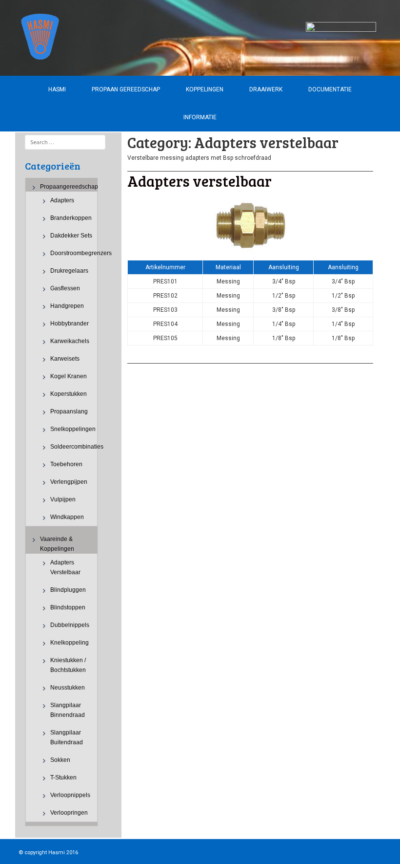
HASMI (57, 89)
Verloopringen (69, 812)
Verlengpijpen (68, 481)
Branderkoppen (71, 218)
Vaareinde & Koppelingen (57, 544)
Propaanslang (69, 411)
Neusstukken (67, 687)
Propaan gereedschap (126, 89)
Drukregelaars (69, 270)
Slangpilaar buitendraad (66, 737)
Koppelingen (204, 89)
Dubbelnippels (69, 625)
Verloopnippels (70, 795)
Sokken (60, 759)
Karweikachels (69, 341)
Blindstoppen (67, 607)
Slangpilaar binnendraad (67, 710)
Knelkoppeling (69, 642)
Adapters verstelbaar (65, 567)
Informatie (200, 117)
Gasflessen (65, 288)
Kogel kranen (68, 376)
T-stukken (63, 777)
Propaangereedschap (69, 186)
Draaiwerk (265, 89)
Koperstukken (68, 393)
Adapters (62, 200)
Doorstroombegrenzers (74, 253)
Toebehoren (66, 464)
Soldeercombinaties (74, 446)
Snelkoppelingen (73, 429)
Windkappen (67, 517)
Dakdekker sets (71, 235)
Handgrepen (67, 305)
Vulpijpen (63, 499)
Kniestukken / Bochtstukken (68, 665)
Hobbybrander (69, 323)
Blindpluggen (68, 589)
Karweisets (65, 358)
